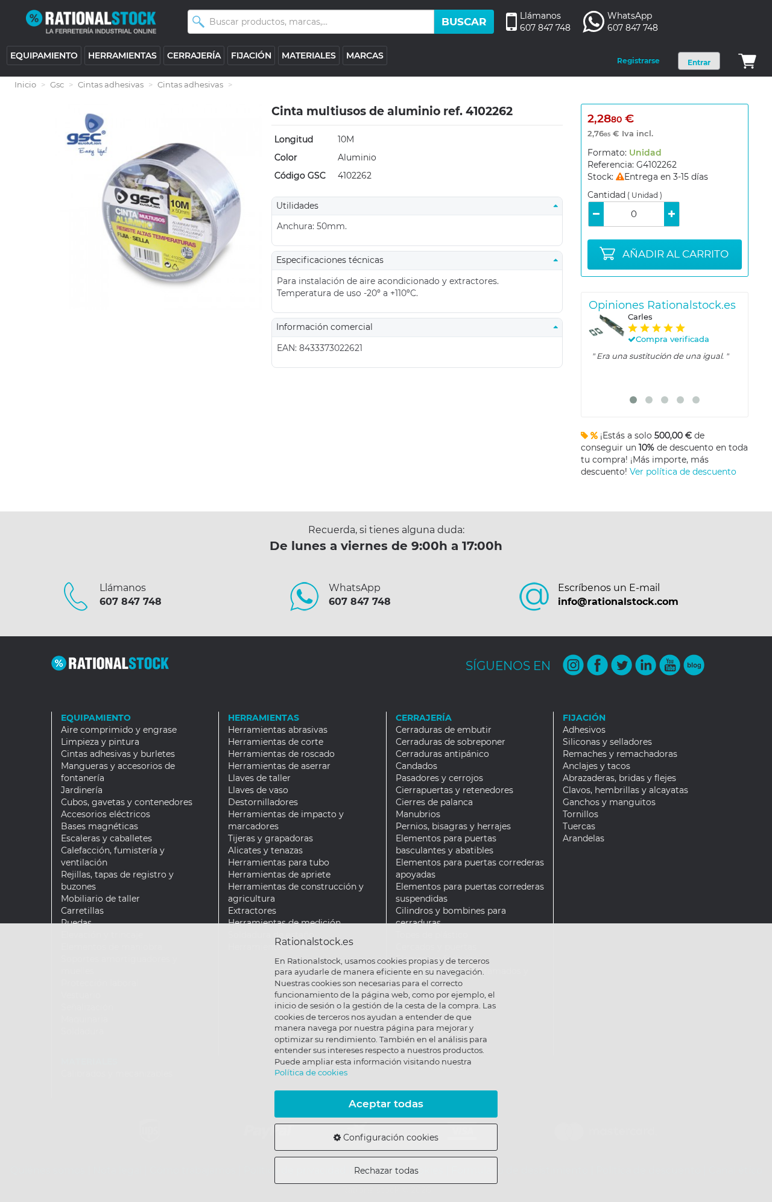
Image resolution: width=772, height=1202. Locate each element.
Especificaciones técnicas (333, 260)
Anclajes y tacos (596, 766)
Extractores (252, 910)
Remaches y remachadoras (620, 753)
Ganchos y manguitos (609, 802)
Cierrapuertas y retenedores (454, 790)
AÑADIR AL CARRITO (675, 254)
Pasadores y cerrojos (439, 778)
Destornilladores (263, 802)
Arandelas (583, 838)
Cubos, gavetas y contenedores (126, 802)
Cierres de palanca (434, 802)
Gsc (57, 84)
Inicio (25, 84)
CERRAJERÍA (194, 55)
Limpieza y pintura (100, 741)
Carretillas (82, 910)
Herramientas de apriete (279, 874)
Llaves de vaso (258, 790)
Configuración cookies (389, 1137)
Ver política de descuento (683, 471)
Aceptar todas (386, 1104)
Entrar (699, 62)
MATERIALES (309, 55)
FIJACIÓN (251, 55)
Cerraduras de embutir (444, 729)
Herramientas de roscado (281, 753)
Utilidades (301, 205)
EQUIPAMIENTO (44, 55)
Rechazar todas (386, 1170)
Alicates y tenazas (265, 850)
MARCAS (365, 55)
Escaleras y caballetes (106, 838)
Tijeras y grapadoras (270, 838)
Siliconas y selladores (607, 741)
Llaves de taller (259, 778)
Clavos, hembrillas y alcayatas (625, 790)
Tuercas (579, 826)
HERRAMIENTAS (122, 55)
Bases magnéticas (99, 826)
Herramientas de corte (275, 741)
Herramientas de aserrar (279, 766)
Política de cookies (310, 1072)
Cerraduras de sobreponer (450, 741)
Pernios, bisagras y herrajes (453, 826)
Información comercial (328, 326)
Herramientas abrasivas (277, 729)
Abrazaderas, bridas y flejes (619, 778)
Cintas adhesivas (111, 84)
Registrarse (638, 60)
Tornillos (580, 814)
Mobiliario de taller (100, 898)
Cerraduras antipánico (442, 753)
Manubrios (418, 814)
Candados (416, 766)
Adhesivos (584, 729)
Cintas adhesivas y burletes (118, 753)
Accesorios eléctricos (105, 814)
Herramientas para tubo (278, 862)
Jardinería (82, 790)
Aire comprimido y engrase (119, 729)
